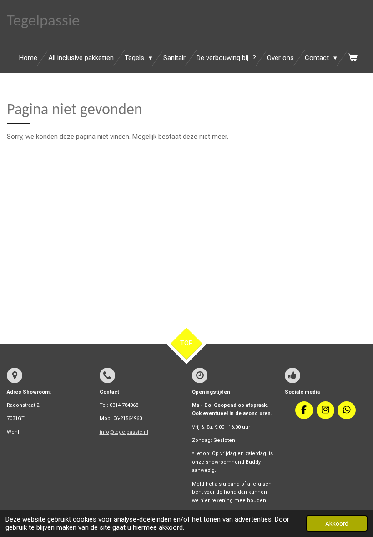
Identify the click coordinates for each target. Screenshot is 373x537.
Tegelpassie (43, 22)
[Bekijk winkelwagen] (353, 58)
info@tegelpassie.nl (124, 432)
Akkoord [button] (336, 523)
